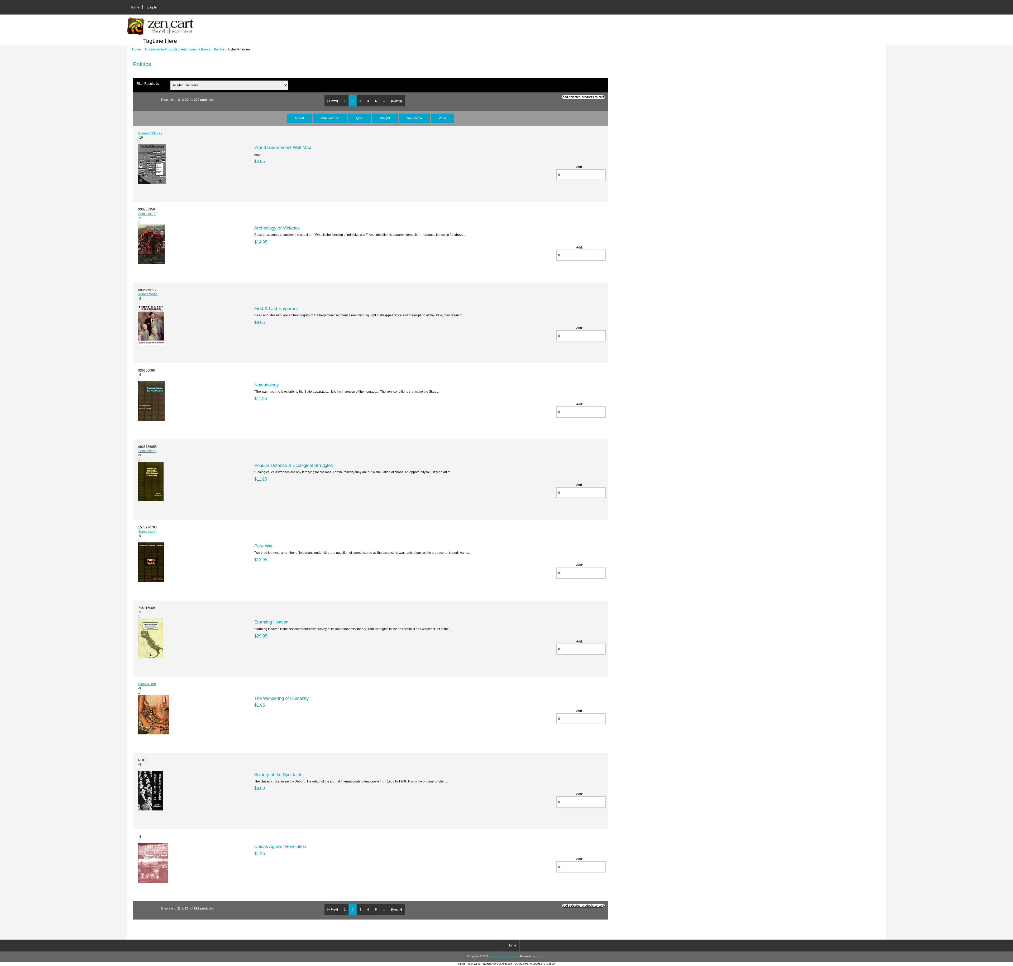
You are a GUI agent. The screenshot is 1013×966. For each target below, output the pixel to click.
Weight (385, 118)
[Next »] (396, 100)
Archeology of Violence (277, 228)
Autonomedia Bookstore (504, 956)
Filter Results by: (148, 83)
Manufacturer (330, 118)
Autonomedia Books (195, 49)
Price (442, 118)
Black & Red (147, 684)
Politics (219, 49)
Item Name (414, 118)
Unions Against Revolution (280, 846)
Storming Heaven (271, 622)
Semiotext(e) (147, 213)
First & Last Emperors (276, 308)
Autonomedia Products (161, 49)
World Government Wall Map (282, 147)
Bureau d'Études (150, 133)
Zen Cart (541, 956)
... (384, 100)
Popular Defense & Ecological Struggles (293, 465)
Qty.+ (359, 118)
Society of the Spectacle (278, 774)
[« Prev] (332, 100)
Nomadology (266, 384)
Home (135, 7)
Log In (152, 7)
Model (299, 118)
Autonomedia (147, 294)
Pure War (263, 545)
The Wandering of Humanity (281, 698)
